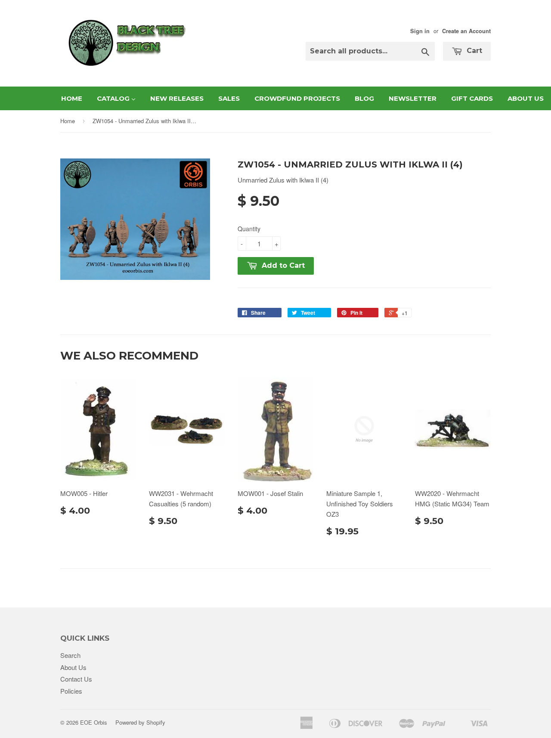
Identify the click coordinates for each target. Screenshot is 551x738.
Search (70, 655)
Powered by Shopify (140, 722)
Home (67, 121)
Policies (71, 690)
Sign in (420, 31)
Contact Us (76, 678)
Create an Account (466, 31)
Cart (473, 51)
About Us (73, 667)
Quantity (249, 228)
